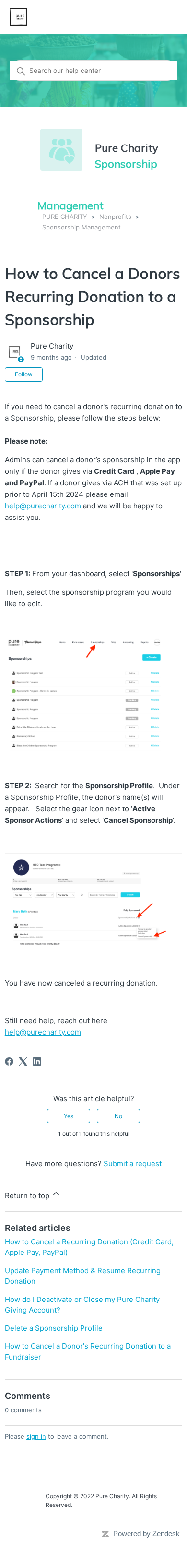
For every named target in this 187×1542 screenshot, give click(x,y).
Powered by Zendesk (146, 1534)
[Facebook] (9, 1061)
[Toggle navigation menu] (161, 17)
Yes (68, 1116)
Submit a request (133, 1163)
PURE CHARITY (64, 216)
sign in (36, 1436)
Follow (24, 374)
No (118, 1116)
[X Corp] (23, 1061)
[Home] (18, 17)
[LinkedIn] (37, 1061)
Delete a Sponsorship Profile (54, 1328)
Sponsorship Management (81, 227)
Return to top (28, 1195)
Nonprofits (115, 216)
